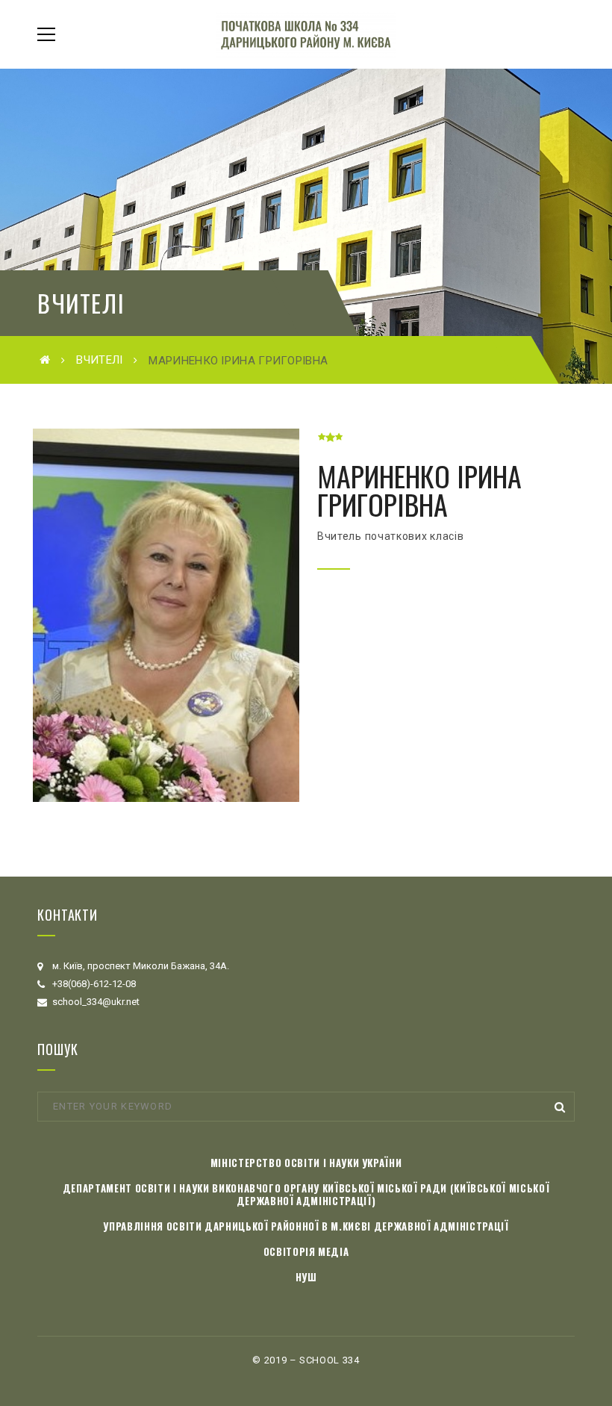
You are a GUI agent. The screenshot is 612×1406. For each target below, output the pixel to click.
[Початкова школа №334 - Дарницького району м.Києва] (305, 34)
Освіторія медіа (306, 1251)
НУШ (306, 1276)
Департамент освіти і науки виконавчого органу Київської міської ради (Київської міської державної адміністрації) (306, 1194)
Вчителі (99, 360)
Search (560, 1107)
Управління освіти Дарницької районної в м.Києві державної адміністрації (305, 1226)
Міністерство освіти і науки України (306, 1162)
